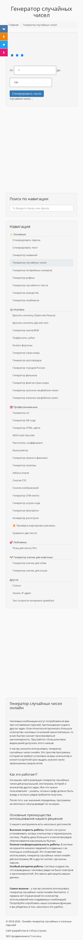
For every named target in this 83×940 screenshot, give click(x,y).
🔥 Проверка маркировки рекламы (34, 525)
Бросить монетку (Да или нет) (30, 322)
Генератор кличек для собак (30, 563)
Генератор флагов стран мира (31, 383)
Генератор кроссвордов (27, 360)
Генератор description (26, 510)
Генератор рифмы (24, 277)
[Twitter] (4, 44)
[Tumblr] (4, 52)
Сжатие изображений (26, 488)
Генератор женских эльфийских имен (35, 398)
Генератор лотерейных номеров (32, 270)
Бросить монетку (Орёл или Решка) (34, 315)
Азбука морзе (21, 473)
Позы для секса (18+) (25, 548)
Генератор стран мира (26, 352)
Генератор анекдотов (25, 292)
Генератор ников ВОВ (26, 330)
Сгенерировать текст (25, 247)
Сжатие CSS (19, 480)
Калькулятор (20, 450)
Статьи (17, 585)
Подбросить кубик (24, 337)
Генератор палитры (24, 465)
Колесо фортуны (22, 345)
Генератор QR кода (24, 420)
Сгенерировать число (26, 93)
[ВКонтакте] (4, 29)
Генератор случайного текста (30, 285)
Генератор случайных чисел (30, 262)
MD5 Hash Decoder (24, 435)
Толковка (35, 936)
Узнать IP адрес (22, 593)
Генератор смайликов (26, 300)
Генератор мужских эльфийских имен (35, 390)
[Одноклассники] (4, 37)
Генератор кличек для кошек (30, 570)
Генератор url (21, 413)
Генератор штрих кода (26, 503)
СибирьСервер (38, 930)
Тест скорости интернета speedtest (33, 600)
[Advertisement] (41, 151)
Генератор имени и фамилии (30, 458)
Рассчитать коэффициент (28, 443)
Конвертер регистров (25, 518)
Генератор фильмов (25, 375)
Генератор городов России (29, 367)
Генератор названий (25, 255)
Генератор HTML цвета (26, 428)
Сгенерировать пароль (27, 240)
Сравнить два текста (25, 533)
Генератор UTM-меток (26, 495)
